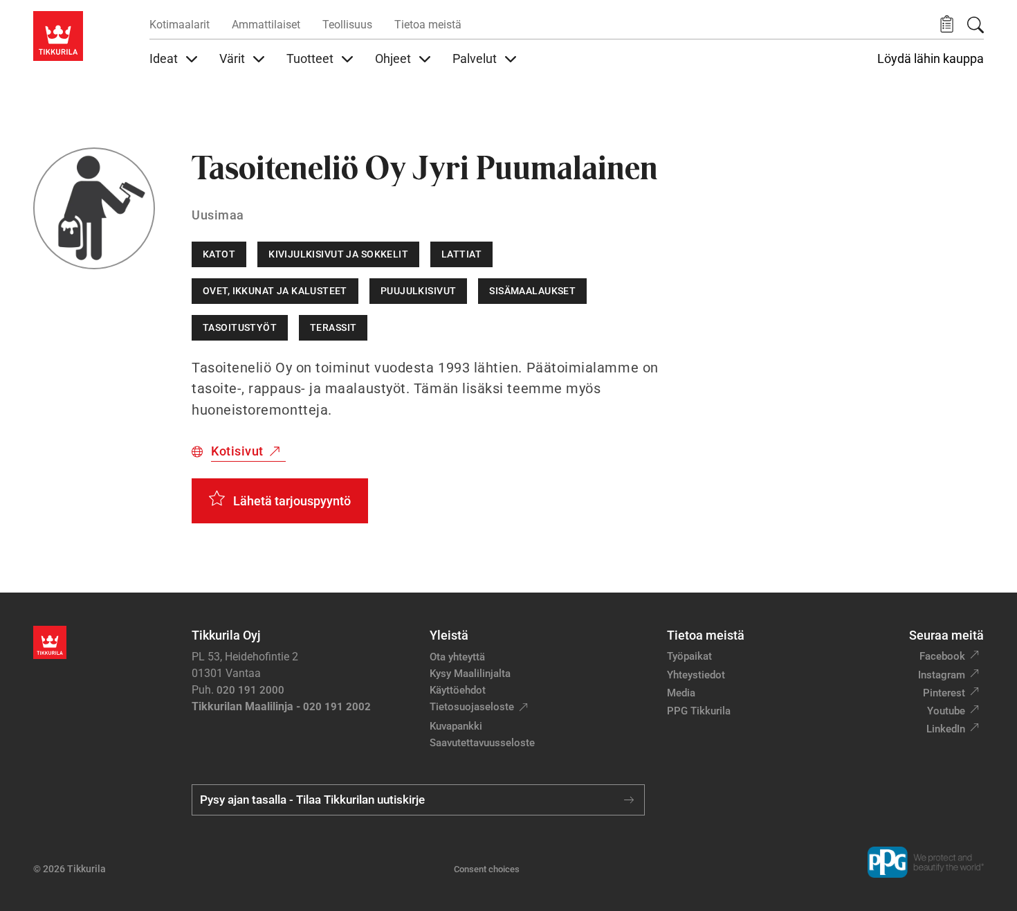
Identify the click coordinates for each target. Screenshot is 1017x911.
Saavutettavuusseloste (482, 743)
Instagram (941, 675)
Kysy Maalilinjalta (470, 673)
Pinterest (944, 693)
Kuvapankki (456, 726)
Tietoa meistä (427, 24)
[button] (946, 24)
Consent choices (487, 869)
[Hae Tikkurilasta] (975, 25)
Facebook (942, 656)
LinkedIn (945, 729)
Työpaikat (689, 656)
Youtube (946, 711)
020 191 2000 (250, 690)
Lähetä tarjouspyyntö (292, 501)
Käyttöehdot (458, 690)
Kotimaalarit (179, 24)
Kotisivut (237, 451)
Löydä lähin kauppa (930, 59)
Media (681, 693)
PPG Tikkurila (699, 711)
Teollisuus (347, 24)
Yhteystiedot (696, 675)
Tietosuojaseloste (472, 707)
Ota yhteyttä (457, 657)
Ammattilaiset (266, 24)
